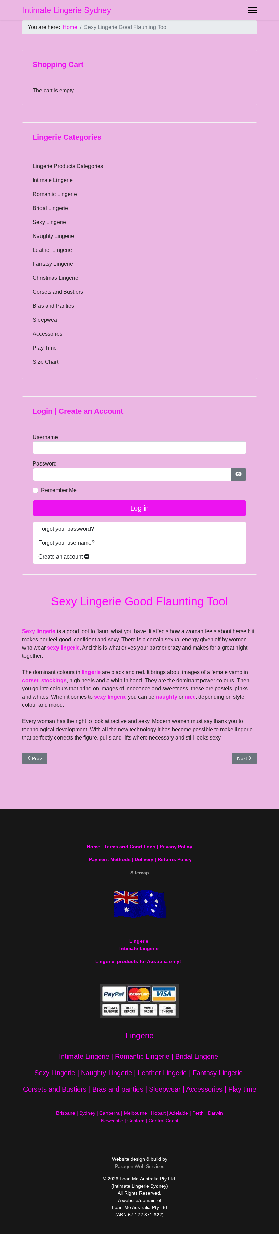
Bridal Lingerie (50, 208)
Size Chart (45, 362)
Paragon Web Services (139, 1166)
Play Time (45, 348)
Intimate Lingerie (53, 180)
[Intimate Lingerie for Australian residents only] (139, 903)
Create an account (61, 557)
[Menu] (252, 10)
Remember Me (59, 490)
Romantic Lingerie (55, 194)
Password (45, 464)
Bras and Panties (53, 306)
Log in (139, 508)
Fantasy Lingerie (53, 264)
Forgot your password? (66, 529)
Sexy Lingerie (49, 222)
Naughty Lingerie (53, 236)
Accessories (47, 334)
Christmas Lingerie (55, 278)
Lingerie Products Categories (68, 166)
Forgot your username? (66, 543)
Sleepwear (46, 320)
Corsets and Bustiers (58, 292)
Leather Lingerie (52, 250)
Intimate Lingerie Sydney (66, 10)
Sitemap (139, 872)
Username (45, 437)
